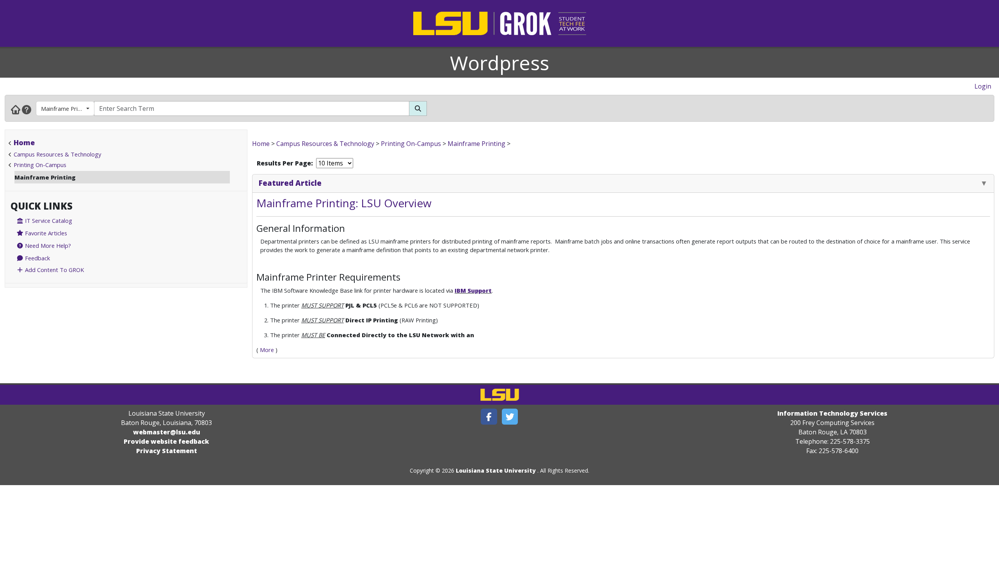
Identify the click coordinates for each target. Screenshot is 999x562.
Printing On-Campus (40, 165)
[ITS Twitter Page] (510, 417)
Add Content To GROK (53, 270)
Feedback (36, 258)
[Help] (26, 109)
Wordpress (499, 63)
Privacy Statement (166, 450)
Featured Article (290, 183)
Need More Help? (47, 245)
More (267, 350)
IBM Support (473, 290)
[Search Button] (418, 108)
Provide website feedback (166, 441)
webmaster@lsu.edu (166, 432)
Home (24, 142)
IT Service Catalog (47, 220)
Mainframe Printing (66, 108)
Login (982, 86)
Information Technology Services (832, 413)
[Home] (15, 109)
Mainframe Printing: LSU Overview (344, 203)
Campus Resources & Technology (57, 154)
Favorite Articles (45, 233)
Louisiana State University (496, 470)
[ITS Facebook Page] (489, 417)
